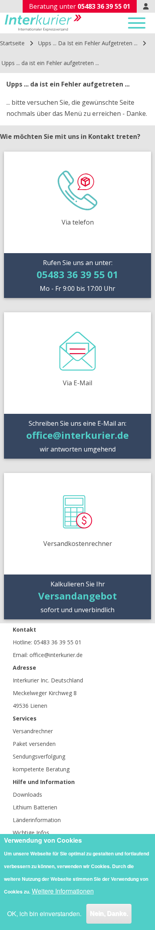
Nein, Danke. (109, 913)
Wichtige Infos (31, 832)
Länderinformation (37, 820)
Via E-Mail (77, 383)
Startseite (12, 43)
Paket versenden (34, 743)
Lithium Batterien (35, 807)
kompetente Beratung (41, 769)
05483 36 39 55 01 (57, 642)
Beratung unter (79, 6)
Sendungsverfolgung (39, 756)
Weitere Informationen (63, 890)
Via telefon (78, 222)
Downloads (27, 794)
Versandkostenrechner (77, 543)
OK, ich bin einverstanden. (44, 913)
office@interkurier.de (56, 655)
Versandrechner (33, 731)
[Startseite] (43, 23)
